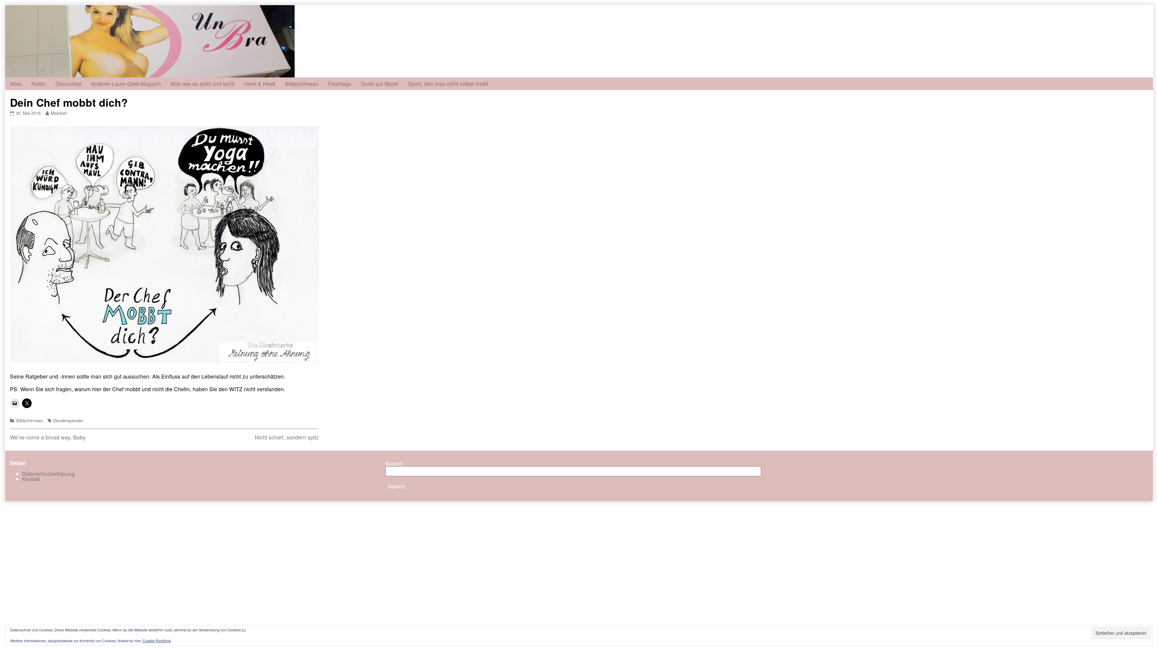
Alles (16, 83)
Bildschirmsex (301, 83)
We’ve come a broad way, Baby (48, 437)
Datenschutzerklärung (48, 473)
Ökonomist (68, 83)
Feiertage (339, 83)
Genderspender (68, 420)
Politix (38, 83)
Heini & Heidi (259, 83)
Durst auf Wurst (379, 83)
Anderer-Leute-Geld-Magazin (126, 83)
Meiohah (58, 113)
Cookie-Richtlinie (157, 640)
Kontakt (31, 479)
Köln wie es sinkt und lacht (202, 83)
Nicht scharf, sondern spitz (287, 437)
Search (394, 463)
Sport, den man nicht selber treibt (448, 83)
